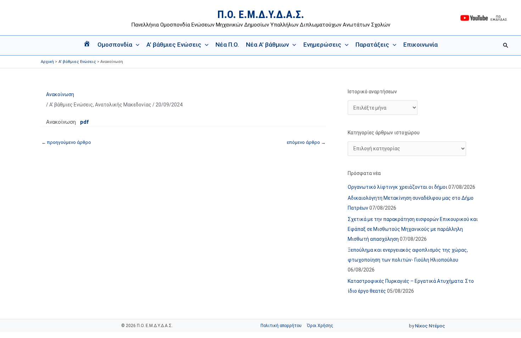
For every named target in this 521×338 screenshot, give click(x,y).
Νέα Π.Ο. (227, 44)
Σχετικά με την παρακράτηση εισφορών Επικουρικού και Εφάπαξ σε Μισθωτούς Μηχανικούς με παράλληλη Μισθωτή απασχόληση (413, 229)
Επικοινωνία (420, 44)
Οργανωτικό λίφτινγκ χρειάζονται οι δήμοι (397, 187)
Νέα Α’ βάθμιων (267, 44)
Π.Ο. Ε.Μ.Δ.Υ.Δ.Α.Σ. (260, 14)
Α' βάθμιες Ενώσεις (71, 104)
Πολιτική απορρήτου (281, 325)
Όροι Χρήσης (320, 325)
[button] (135, 44)
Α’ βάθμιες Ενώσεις (173, 44)
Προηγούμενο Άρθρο (66, 142)
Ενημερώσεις (322, 44)
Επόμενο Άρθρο (306, 142)
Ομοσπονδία (114, 44)
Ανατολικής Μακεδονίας (123, 104)
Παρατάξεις (372, 44)
